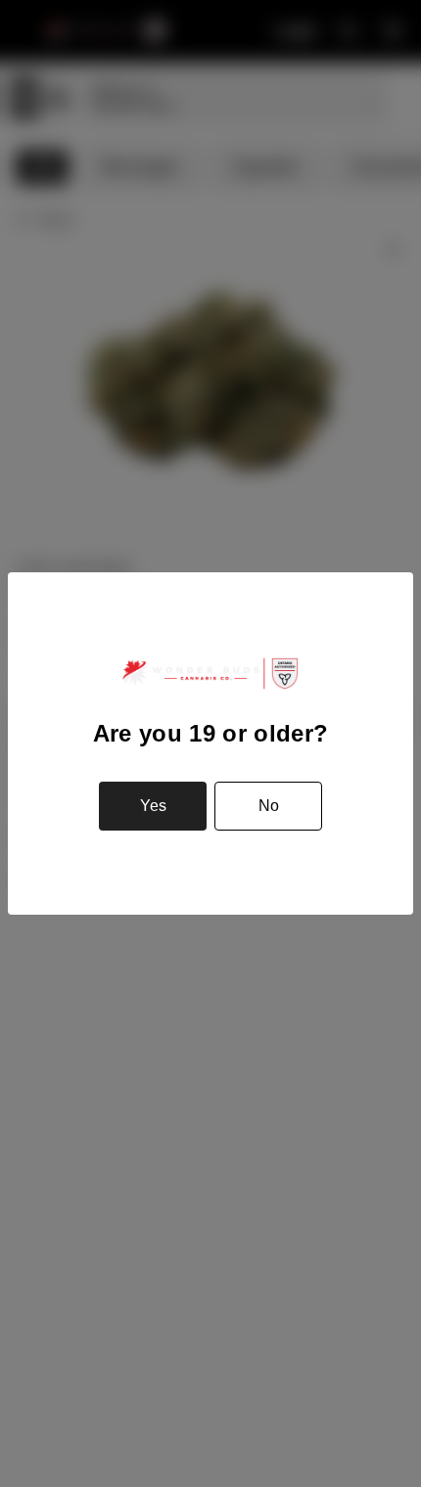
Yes (153, 805)
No (268, 805)
